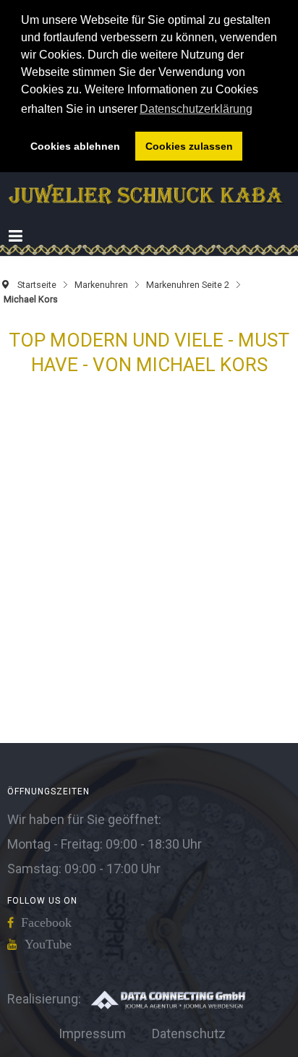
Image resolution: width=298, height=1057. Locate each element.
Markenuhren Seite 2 (187, 284)
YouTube (48, 944)
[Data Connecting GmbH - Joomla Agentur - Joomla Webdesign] (168, 998)
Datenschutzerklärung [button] (196, 109)
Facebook (46, 922)
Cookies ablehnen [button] (75, 146)
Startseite (36, 284)
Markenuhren (101, 284)
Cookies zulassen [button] (189, 146)
